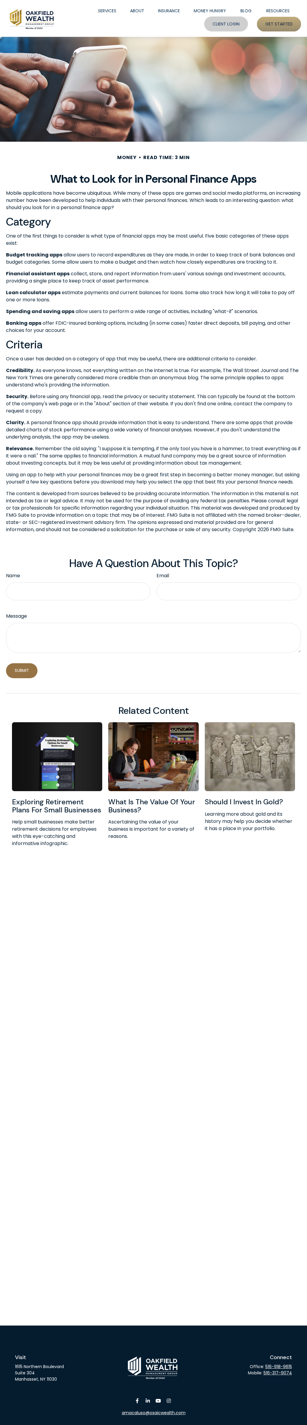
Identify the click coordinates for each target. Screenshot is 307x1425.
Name (13, 575)
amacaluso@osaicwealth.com (154, 1413)
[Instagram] (169, 1401)
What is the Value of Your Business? (151, 805)
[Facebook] (137, 1401)
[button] (107, 11)
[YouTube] (158, 1401)
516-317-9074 (278, 1373)
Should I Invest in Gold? (244, 801)
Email (162, 575)
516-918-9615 (278, 1367)
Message (16, 616)
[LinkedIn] (148, 1401)
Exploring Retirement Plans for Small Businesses (56, 805)
